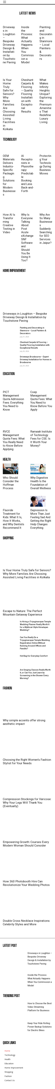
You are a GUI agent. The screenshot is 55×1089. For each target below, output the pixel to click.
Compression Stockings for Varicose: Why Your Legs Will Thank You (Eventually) (27, 802)
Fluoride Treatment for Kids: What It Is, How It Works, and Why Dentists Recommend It (13, 518)
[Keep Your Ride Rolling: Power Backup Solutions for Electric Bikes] (15, 1027)
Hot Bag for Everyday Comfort (34, 656)
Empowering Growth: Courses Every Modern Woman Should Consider (26, 843)
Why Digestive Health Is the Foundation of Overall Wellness (40, 483)
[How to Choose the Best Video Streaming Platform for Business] (15, 1007)
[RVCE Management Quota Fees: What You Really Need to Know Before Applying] (10, 422)
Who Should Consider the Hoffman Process (11, 483)
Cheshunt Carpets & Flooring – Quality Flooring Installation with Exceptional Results (27, 95)
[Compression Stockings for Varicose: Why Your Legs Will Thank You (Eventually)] (27, 783)
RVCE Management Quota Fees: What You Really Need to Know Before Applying (14, 440)
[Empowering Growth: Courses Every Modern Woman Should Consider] (27, 826)
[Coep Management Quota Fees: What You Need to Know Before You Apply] (38, 383)
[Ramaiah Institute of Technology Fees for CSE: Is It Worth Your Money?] (38, 422)
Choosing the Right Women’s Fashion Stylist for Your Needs (27, 761)
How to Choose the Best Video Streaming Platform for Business (40, 1007)
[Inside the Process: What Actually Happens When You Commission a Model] (27, 20)
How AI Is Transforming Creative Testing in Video (9, 223)
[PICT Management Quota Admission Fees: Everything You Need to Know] (10, 383)
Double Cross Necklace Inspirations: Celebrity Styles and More (26, 922)
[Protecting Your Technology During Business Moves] (45, 147)
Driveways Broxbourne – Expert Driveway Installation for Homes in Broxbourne (35, 359)
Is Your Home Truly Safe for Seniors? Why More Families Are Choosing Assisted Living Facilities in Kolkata (9, 104)
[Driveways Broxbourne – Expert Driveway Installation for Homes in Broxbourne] (10, 360)
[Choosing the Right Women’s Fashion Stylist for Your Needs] (27, 744)
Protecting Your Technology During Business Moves (45, 164)
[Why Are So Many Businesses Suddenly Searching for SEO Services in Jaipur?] (45, 206)
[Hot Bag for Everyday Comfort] (10, 659)
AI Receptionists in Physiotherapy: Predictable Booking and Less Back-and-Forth (27, 173)
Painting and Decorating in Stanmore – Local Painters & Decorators (45, 42)
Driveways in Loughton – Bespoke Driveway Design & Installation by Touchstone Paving (9, 44)
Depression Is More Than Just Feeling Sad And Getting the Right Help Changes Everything (40, 518)
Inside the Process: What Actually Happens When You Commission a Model (27, 44)
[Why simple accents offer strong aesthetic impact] (27, 704)
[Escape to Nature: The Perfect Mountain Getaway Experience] (27, 595)
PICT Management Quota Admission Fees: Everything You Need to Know (13, 400)
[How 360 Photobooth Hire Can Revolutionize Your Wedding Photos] (27, 865)
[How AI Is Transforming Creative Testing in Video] (9, 206)
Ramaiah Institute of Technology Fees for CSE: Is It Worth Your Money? (41, 438)
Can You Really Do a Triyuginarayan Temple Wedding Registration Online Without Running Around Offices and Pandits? (35, 643)
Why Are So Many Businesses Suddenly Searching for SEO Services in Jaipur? (45, 228)
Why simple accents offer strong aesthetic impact (24, 722)
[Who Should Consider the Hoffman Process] (10, 468)
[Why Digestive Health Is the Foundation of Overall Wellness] (38, 468)
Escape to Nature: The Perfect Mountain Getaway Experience (22, 612)
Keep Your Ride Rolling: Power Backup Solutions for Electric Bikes (40, 1027)
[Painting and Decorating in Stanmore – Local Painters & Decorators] (45, 20)
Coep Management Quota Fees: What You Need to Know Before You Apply (41, 400)
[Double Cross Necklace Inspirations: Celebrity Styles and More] (27, 905)
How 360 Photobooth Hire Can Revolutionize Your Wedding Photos (26, 883)
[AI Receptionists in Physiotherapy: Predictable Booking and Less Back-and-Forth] (27, 147)
